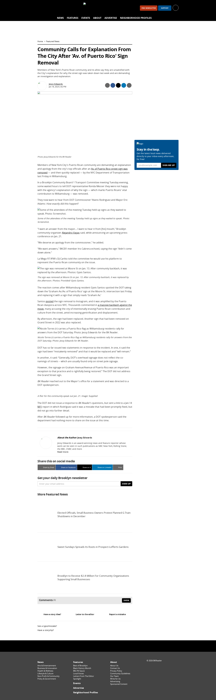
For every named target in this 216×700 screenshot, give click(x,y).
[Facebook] (41, 8)
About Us (114, 665)
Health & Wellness (45, 671)
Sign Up (126, 483)
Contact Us (115, 668)
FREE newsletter (149, 8)
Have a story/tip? (45, 630)
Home (40, 41)
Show (126, 600)
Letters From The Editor (83, 676)
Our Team (114, 676)
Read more (62, 451)
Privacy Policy (116, 671)
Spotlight (77, 679)
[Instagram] (48, 8)
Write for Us (115, 679)
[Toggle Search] (176, 18)
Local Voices (78, 673)
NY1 (39, 406)
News (60, 18)
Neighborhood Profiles (136, 18)
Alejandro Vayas (71, 232)
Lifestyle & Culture (45, 673)
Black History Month (82, 668)
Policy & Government (46, 679)
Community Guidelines (120, 673)
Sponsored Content (118, 684)
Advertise (110, 18)
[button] (176, 7)
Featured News (52, 41)
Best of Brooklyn (80, 665)
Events (85, 18)
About (97, 18)
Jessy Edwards (56, 84)
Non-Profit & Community (48, 676)
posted (49, 301)
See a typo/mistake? (47, 626)
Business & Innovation (47, 668)
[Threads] (56, 8)
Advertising (115, 681)
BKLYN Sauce (79, 671)
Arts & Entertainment (46, 665)
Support (164, 8)
